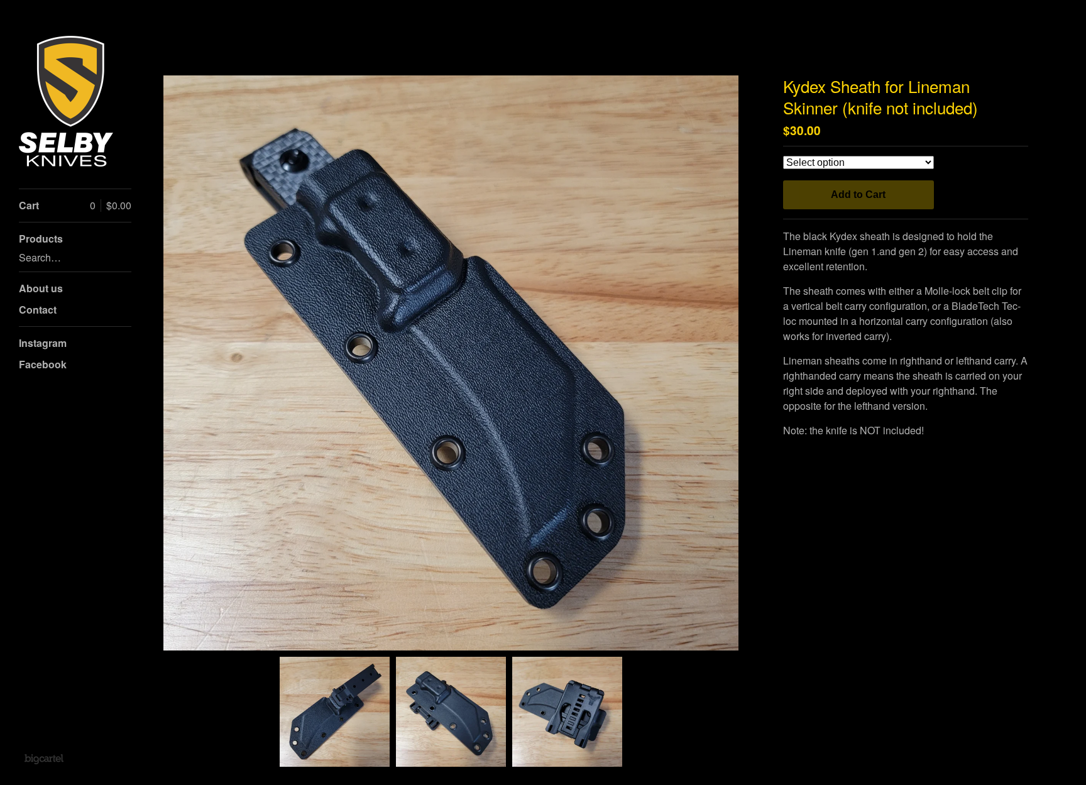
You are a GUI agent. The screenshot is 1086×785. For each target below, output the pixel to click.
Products (41, 238)
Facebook (43, 364)
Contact (38, 309)
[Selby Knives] (66, 101)
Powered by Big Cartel (44, 758)
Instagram (43, 343)
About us (41, 288)
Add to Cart (858, 194)
